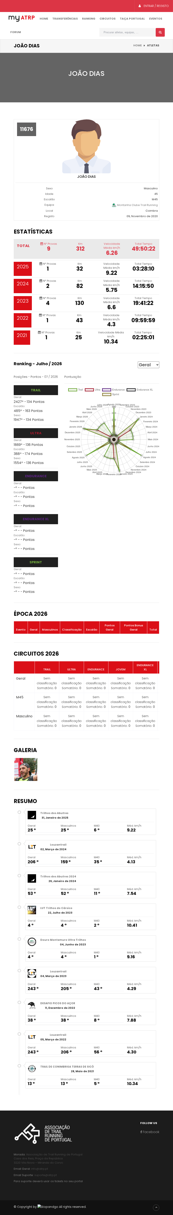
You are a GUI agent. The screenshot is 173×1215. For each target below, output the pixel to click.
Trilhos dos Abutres (54, 813)
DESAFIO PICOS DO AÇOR (57, 1003)
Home (44, 19)
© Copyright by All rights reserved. (50, 1207)
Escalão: (19, 406)
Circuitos (108, 19)
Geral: (18, 397)
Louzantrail (58, 844)
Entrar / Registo (156, 6)
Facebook (150, 1131)
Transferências (65, 19)
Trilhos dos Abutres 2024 (58, 876)
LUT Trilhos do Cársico (56, 908)
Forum (15, 32)
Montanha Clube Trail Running (137, 205)
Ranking (88, 19)
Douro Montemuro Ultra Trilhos (63, 940)
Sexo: (17, 415)
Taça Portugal (132, 19)
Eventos (155, 19)
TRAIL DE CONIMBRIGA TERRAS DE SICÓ (67, 1066)
